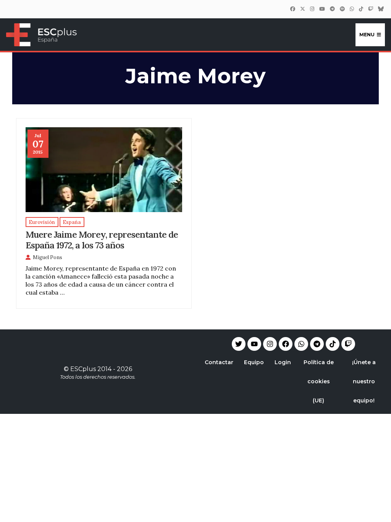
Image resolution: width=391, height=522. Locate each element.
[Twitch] (370, 9)
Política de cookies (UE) (319, 381)
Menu (367, 34)
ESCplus (83, 369)
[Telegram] (317, 344)
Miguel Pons (47, 257)
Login (283, 362)
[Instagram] (312, 9)
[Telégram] (332, 9)
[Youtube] (254, 344)
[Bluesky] (380, 9)
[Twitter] (302, 9)
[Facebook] (292, 9)
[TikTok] (360, 9)
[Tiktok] (332, 344)
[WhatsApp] (351, 9)
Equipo (254, 362)
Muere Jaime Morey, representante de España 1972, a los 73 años (102, 240)
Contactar (219, 362)
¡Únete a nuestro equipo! (364, 381)
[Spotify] (342, 9)
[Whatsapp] (301, 344)
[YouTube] (322, 9)
